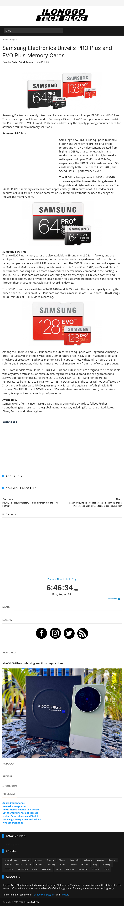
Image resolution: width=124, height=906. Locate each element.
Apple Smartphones (13, 802)
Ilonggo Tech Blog (32, 902)
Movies (62, 859)
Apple (34, 869)
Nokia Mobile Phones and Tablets (20, 809)
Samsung (50, 864)
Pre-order (46, 869)
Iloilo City (70, 869)
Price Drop (23, 869)
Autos (62, 864)
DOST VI (95, 869)
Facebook (38, 894)
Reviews (73, 864)
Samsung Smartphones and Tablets (21, 819)
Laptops (100, 859)
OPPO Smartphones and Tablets (20, 812)
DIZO (106, 869)
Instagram (49, 894)
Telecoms (38, 859)
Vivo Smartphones (12, 822)
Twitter (64, 894)
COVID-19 (9, 869)
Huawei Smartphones (14, 806)
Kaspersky (74, 859)
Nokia (58, 869)
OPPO (18, 864)
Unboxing (106, 864)
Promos (8, 864)
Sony (95, 864)
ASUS (28, 864)
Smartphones (11, 859)
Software (88, 859)
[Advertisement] (29, 160)
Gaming (50, 859)
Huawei (84, 864)
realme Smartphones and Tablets (20, 816)
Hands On (82, 869)
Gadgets (25, 859)
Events (39, 864)
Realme (111, 859)
